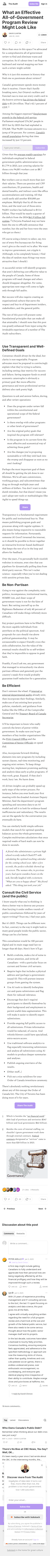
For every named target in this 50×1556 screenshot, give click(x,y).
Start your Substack (17, 1543)
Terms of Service (14, 1526)
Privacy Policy (29, 1531)
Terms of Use (36, 1526)
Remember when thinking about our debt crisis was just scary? (24, 1433)
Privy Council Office (16, 739)
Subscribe (34, 4)
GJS (10, 1292)
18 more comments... (11, 1406)
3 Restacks (34, 1189)
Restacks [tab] (21, 1233)
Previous (11, 1208)
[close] (42, 1465)
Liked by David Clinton (20, 1262)
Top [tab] (5, 1420)
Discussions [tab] (23, 1420)
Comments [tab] (9, 1233)
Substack (11, 1550)
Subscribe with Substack (27, 1517)
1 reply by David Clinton (22, 1394)
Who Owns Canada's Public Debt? (22, 1428)
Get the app (38, 1543)
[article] (25, 1435)
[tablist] (14, 1233)
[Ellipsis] (46, 1259)
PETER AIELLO (15, 1259)
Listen (44, 35)
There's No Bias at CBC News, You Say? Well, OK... (25, 1451)
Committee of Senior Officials (17, 743)
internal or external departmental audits (22, 693)
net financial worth (36, 1116)
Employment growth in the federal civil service (24, 115)
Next (40, 1208)
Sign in (44, 4)
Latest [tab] (13, 1420)
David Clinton (15, 33)
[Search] (45, 1420)
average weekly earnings (30, 154)
